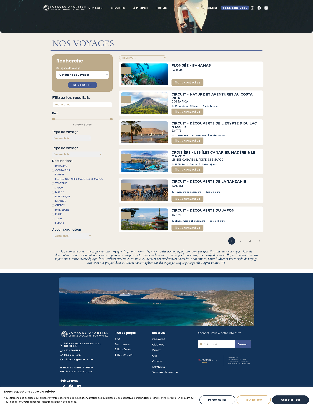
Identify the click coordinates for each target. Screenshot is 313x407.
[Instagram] (252, 8)
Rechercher (82, 85)
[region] (156, 397)
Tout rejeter (253, 399)
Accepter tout (290, 399)
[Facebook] (259, 8)
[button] (95, 8)
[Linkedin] (266, 8)
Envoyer (242, 344)
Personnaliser (217, 399)
